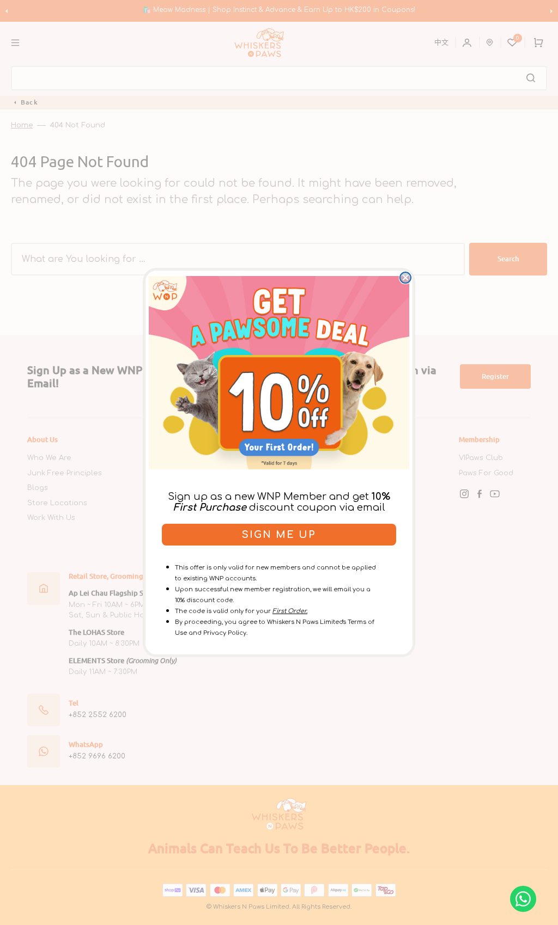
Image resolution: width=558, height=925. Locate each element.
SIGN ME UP (279, 534)
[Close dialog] (405, 277)
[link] (279, 372)
